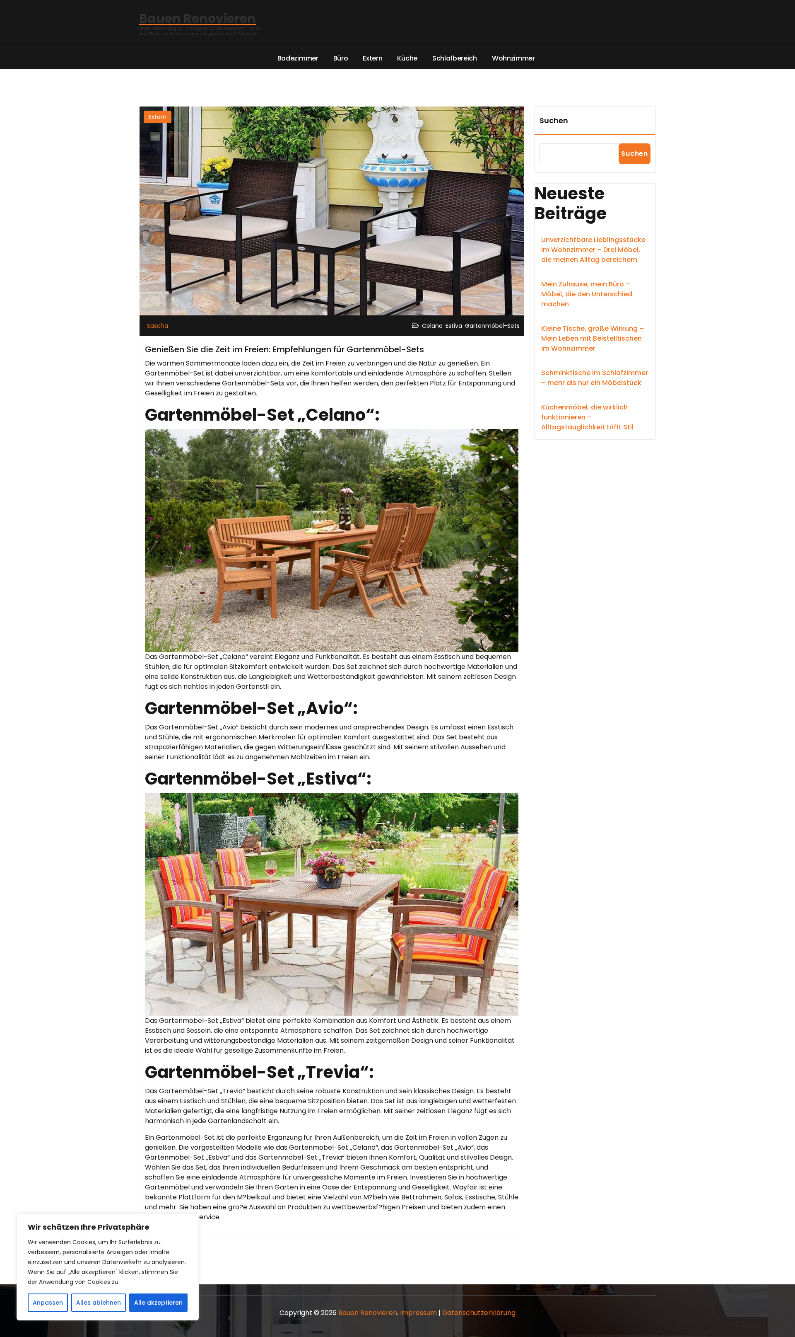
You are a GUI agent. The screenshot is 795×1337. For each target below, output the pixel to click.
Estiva (454, 326)
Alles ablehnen (98, 1302)
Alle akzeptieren (158, 1302)
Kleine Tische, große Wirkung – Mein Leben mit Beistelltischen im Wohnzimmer (592, 338)
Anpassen (48, 1302)
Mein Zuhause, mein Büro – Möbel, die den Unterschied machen (586, 294)
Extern (157, 117)
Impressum (418, 1313)
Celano (432, 326)
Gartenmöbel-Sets (492, 326)
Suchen (554, 120)
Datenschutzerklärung (479, 1313)
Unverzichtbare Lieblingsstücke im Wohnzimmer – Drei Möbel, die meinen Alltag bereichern (593, 249)
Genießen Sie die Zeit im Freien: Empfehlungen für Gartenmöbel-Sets (284, 349)
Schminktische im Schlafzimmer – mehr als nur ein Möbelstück (594, 378)
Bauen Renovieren (367, 1313)
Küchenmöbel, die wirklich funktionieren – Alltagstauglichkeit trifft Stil (587, 417)
